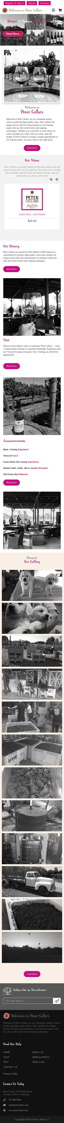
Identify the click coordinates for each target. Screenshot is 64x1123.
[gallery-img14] (32, 684)
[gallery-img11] (32, 782)
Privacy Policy (10, 1073)
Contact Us (10, 1066)
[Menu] (53, 10)
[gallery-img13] (32, 717)
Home (6, 1052)
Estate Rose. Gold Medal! (32, 214)
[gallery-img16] (32, 618)
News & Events (41, 1057)
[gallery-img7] (32, 914)
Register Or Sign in (14, 3)
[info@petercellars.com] (6, 1105)
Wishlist (32, 3)
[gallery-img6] (32, 947)
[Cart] (60, 10)
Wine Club (38, 1061)
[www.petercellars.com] (6, 1110)
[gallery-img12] (32, 749)
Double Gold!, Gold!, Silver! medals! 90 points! (25, 468)
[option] (32, 206)
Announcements (14, 441)
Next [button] (57, 179)
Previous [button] (51, 179)
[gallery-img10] (32, 815)
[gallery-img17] (32, 585)
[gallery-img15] (32, 651)
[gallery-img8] (32, 881)
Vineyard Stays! (10, 456)
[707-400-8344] (6, 1100)
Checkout (44, 3)
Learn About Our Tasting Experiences (21, 462)
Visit (6, 1061)
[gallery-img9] (32, 848)
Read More (13, 33)
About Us (37, 1052)
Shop (6, 1057)
